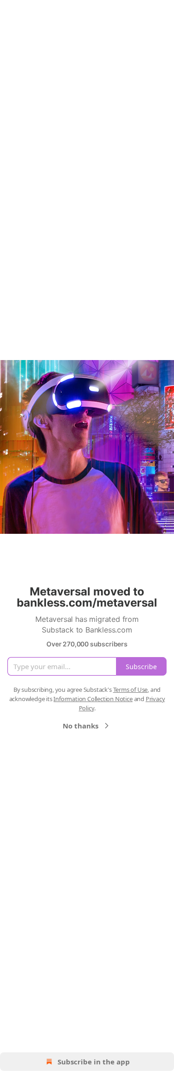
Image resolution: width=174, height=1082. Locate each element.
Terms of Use (130, 689)
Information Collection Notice (92, 699)
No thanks (80, 725)
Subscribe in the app (94, 1061)
